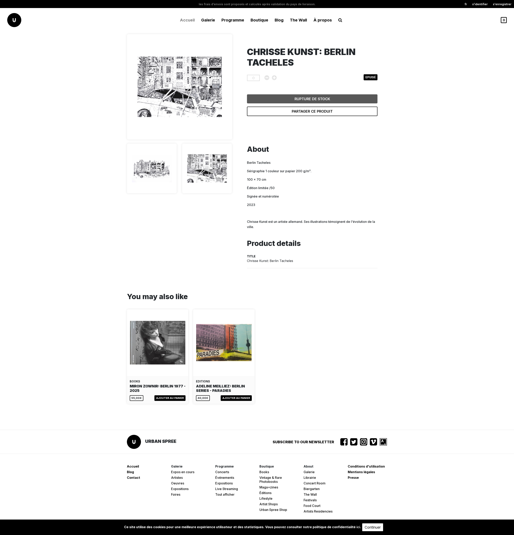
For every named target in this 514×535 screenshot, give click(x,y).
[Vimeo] (373, 442)
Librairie (310, 478)
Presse (353, 478)
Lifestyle (265, 498)
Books (264, 472)
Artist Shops (268, 504)
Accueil (187, 20)
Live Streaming (226, 489)
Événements (224, 478)
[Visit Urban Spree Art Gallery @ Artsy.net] (383, 442)
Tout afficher (225, 494)
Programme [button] (232, 20)
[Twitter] (354, 442)
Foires (175, 494)
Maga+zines (268, 487)
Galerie (309, 472)
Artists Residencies (318, 511)
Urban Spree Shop (273, 510)
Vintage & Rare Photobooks (270, 480)
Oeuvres (177, 483)
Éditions (265, 493)
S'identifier (480, 4)
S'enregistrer (502, 4)
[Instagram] (363, 442)
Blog (279, 20)
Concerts (222, 472)
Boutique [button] (259, 20)
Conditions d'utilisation (366, 466)
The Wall (298, 20)
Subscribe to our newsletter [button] (303, 442)
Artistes (177, 478)
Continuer (373, 527)
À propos (322, 20)
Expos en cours (182, 472)
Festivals (310, 500)
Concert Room (314, 483)
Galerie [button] (208, 20)
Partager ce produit (312, 111)
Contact (133, 478)
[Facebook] (344, 442)
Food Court (312, 506)
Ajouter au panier (170, 397)
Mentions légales (361, 472)
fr (466, 4)
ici (358, 527)
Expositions (180, 489)
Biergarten (312, 489)
